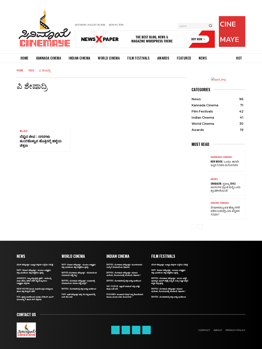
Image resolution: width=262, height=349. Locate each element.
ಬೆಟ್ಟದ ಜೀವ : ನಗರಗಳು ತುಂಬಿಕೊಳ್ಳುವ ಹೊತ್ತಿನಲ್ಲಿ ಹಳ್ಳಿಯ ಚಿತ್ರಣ (41, 141)
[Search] (210, 26)
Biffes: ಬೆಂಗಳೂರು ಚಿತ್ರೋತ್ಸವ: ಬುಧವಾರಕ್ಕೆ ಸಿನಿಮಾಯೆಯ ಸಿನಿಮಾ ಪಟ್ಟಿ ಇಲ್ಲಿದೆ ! (78, 282)
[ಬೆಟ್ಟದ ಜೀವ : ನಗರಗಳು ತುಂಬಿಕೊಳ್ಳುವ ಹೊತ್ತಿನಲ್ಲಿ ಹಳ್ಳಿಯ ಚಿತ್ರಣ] (43, 110)
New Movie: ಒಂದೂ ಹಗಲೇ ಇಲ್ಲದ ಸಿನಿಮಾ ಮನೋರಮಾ (225, 163)
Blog (24, 131)
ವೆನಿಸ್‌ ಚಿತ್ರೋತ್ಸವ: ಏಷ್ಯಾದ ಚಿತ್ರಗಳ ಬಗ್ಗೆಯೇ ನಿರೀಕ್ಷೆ (35, 264)
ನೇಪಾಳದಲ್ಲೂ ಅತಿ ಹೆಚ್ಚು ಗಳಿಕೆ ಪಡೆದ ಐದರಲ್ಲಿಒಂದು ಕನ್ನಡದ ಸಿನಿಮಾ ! (225, 210)
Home (20, 70)
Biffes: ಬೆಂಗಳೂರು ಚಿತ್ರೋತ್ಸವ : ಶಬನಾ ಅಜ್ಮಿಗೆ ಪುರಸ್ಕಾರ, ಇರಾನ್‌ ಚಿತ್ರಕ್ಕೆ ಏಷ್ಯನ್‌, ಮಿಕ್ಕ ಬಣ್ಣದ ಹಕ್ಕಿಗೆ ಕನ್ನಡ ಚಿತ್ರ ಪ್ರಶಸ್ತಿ (169, 280)
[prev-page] (194, 226)
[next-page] (200, 226)
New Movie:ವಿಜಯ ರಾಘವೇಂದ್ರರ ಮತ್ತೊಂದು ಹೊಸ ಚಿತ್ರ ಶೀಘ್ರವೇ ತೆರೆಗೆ (35, 290)
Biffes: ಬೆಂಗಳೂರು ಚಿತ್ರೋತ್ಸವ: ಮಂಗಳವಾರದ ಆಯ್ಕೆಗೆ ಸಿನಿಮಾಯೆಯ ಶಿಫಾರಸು (124, 265)
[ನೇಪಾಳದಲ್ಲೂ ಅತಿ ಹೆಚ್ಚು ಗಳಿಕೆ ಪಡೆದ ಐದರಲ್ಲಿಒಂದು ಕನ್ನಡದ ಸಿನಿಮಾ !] (200, 208)
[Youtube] (146, 330)
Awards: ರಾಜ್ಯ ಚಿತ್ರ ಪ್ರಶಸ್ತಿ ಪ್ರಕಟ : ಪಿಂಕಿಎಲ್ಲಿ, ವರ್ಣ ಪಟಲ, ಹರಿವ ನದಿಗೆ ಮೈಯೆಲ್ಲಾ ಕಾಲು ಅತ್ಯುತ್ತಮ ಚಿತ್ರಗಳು (34, 280)
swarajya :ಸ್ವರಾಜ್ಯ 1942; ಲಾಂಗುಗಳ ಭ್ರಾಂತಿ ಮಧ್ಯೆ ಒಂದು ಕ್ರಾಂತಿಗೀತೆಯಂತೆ (226, 186)
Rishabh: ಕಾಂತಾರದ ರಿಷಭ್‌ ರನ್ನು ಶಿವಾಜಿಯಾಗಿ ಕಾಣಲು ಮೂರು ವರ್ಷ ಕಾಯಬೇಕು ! (124, 295)
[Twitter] (136, 330)
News (214, 179)
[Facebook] (115, 330)
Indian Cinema (220, 203)
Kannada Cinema (221, 157)
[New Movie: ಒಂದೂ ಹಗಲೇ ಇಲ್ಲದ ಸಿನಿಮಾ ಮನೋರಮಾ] (200, 161)
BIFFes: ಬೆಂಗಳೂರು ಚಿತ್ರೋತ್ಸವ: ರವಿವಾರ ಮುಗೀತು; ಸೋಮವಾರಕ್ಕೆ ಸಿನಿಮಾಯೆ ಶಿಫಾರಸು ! (123, 273)
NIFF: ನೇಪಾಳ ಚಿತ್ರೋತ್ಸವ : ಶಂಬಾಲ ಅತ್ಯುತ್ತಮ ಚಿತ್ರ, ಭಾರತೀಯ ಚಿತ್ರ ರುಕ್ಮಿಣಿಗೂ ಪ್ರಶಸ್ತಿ (34, 271)
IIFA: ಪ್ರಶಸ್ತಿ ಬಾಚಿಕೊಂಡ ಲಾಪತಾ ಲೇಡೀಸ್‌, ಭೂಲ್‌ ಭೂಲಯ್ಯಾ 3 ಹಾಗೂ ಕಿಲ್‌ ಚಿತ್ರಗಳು (35, 298)
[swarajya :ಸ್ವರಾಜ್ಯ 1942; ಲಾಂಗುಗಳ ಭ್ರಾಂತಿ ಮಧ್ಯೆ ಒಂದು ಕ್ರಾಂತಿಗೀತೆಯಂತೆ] (200, 185)
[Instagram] (126, 330)
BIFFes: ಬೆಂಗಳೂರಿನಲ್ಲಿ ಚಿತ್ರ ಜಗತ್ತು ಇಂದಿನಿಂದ (79, 289)
